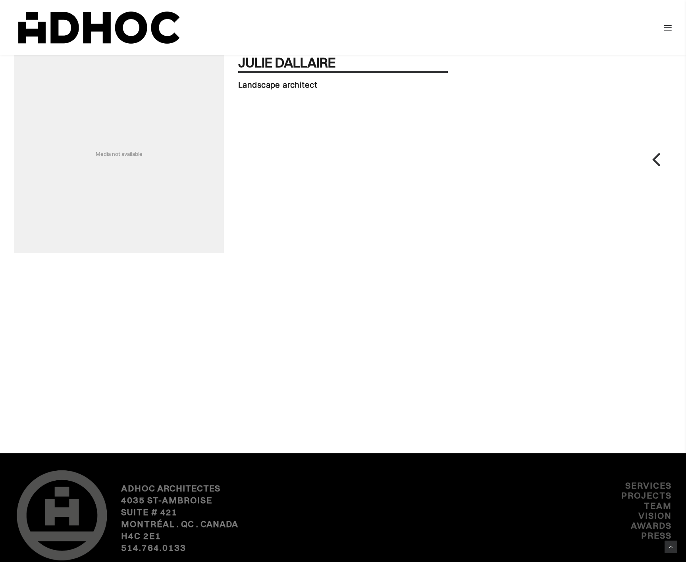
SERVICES (648, 485)
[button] (667, 27)
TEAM (658, 505)
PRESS (656, 535)
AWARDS (651, 525)
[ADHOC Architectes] (98, 27)
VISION (655, 515)
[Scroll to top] (671, 546)
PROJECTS (646, 495)
